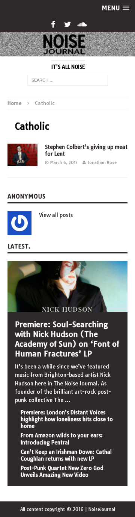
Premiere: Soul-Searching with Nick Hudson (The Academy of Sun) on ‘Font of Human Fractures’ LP (67, 339)
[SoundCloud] (82, 24)
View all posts (56, 215)
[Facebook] (53, 24)
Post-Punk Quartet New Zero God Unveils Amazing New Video (62, 471)
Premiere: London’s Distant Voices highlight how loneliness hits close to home (67, 419)
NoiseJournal (101, 509)
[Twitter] (67, 24)
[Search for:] (67, 80)
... (67, 400)
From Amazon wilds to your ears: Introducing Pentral (62, 439)
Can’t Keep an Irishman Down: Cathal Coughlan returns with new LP (66, 455)
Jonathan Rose (102, 162)
